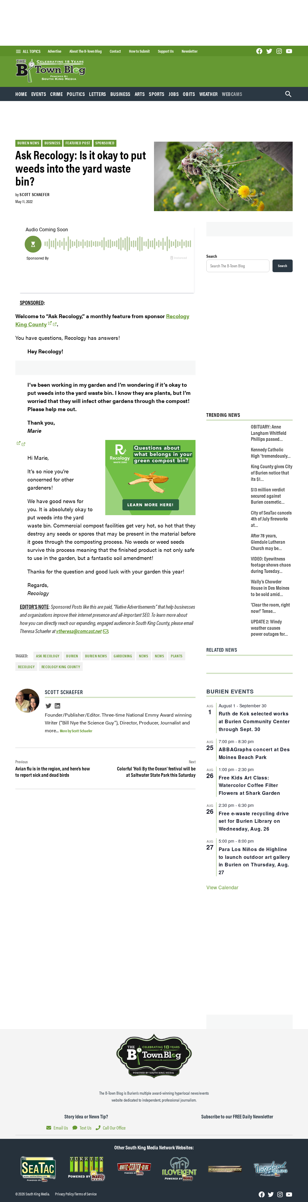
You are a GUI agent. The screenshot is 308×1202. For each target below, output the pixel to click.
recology (26, 666)
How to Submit (139, 51)
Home (21, 93)
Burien (72, 656)
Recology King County (61, 666)
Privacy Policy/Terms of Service (76, 1194)
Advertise (54, 51)
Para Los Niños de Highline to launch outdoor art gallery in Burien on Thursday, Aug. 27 (254, 861)
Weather (208, 93)
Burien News (28, 143)
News (143, 656)
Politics (76, 93)
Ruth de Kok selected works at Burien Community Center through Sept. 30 (254, 721)
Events (38, 93)
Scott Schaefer (34, 194)
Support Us (166, 51)
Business (120, 93)
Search (211, 256)
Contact (115, 51)
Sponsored (105, 143)
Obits (189, 93)
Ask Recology (48, 656)
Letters (97, 93)
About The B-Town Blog (85, 51)
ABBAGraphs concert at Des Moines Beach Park (254, 753)
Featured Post (78, 143)
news (159, 656)
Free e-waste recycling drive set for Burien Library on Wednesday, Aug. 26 (254, 821)
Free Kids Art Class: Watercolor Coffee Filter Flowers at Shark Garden (249, 785)
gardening (123, 656)
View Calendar (222, 887)
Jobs (174, 93)
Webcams (232, 93)
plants (177, 656)
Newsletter (190, 51)
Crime (56, 93)
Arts (140, 93)
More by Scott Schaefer (76, 730)
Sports (157, 93)
